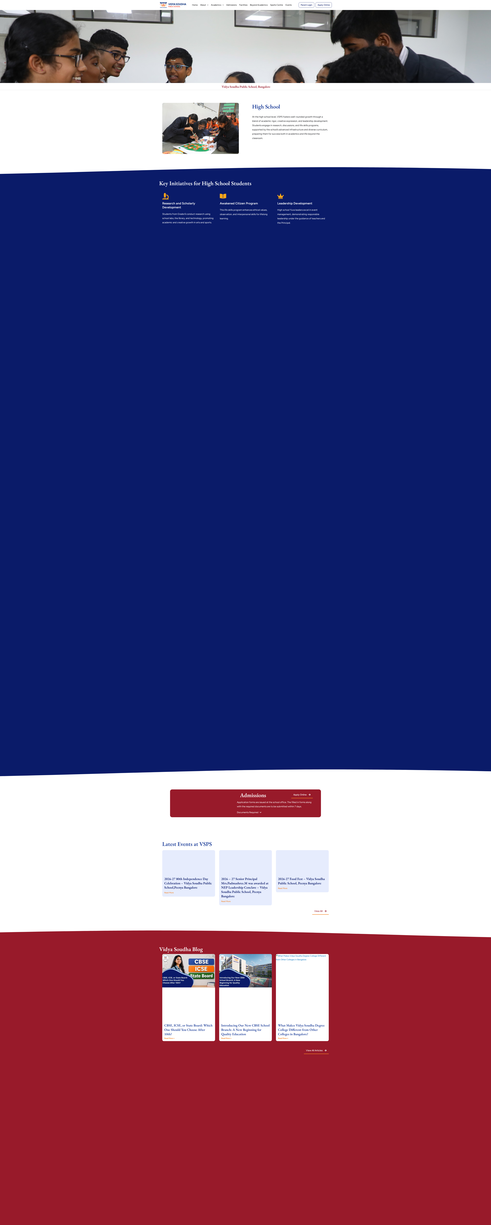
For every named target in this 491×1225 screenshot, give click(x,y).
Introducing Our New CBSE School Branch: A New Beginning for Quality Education (245, 1029)
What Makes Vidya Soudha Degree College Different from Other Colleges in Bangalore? (301, 1029)
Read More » (169, 1038)
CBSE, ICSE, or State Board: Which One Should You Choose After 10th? (188, 1029)
